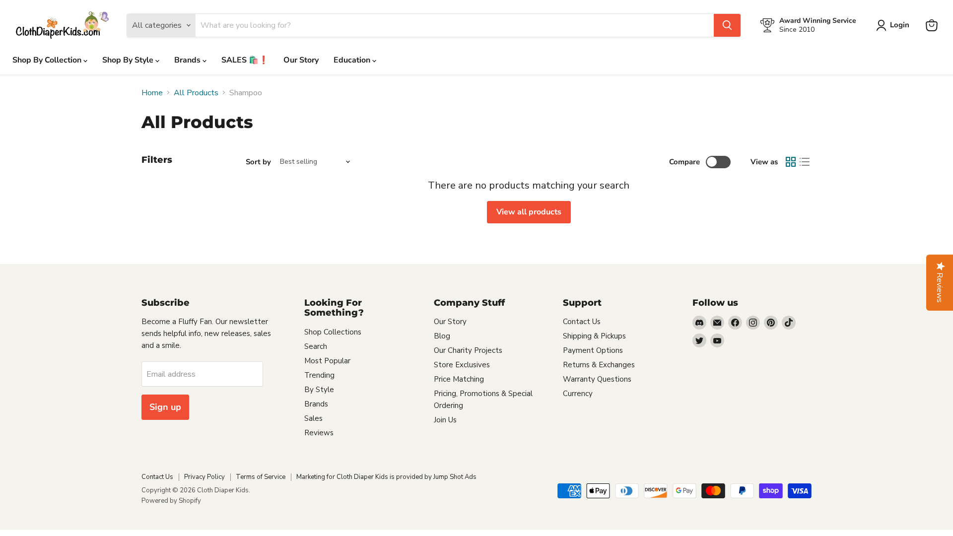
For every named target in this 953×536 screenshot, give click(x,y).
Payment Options (593, 350)
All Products (196, 92)
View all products (528, 211)
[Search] (727, 25)
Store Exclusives (462, 365)
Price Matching (459, 379)
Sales (313, 418)
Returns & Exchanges (599, 365)
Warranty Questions (597, 379)
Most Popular (327, 361)
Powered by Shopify (171, 500)
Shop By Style (128, 60)
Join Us (445, 420)
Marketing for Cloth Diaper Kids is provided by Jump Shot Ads (386, 476)
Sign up (165, 407)
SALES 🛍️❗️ (245, 60)
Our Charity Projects (468, 350)
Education (353, 60)
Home (152, 92)
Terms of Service (260, 476)
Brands (188, 60)
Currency (578, 394)
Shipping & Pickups (594, 336)
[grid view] (791, 162)
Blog (442, 336)
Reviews (319, 433)
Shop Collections (332, 332)
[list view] (805, 162)
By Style (319, 390)
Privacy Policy (204, 476)
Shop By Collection (47, 60)
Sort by (258, 162)
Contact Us (582, 322)
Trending (319, 375)
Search (315, 346)
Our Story (301, 60)
